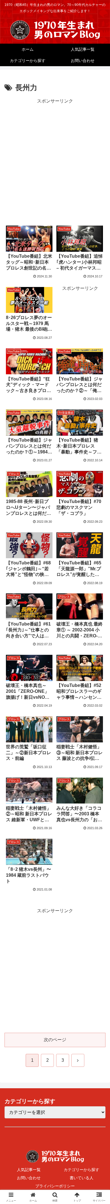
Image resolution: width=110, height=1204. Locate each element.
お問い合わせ (29, 1178)
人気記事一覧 (29, 1169)
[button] (99, 872)
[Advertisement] (55, 160)
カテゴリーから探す (81, 1169)
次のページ (55, 1039)
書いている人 (81, 1178)
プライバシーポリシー (55, 1186)
